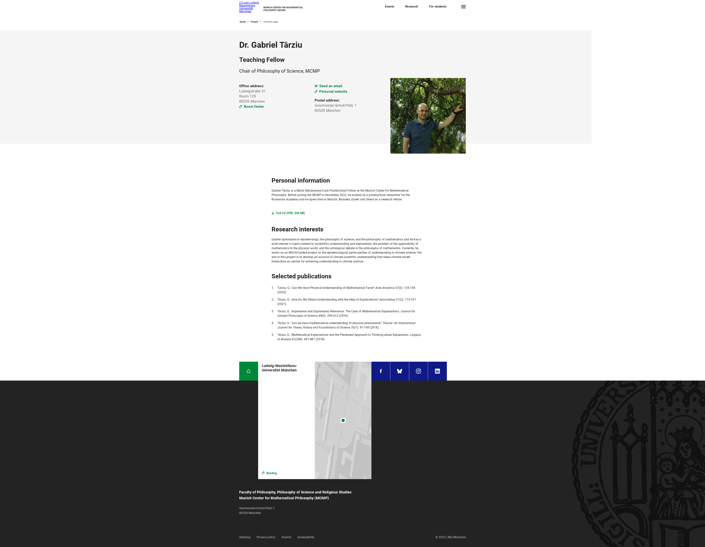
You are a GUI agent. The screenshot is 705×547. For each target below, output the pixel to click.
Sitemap (244, 537)
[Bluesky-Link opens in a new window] (399, 371)
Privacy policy (266, 537)
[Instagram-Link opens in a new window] (418, 371)
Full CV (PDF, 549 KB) (290, 213)
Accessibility (305, 537)
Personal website (333, 91)
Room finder (254, 106)
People (254, 22)
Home (243, 22)
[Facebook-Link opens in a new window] (380, 371)
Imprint (286, 537)
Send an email (330, 86)
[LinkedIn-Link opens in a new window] (437, 371)
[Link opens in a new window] (314, 420)
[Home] (248, 371)
